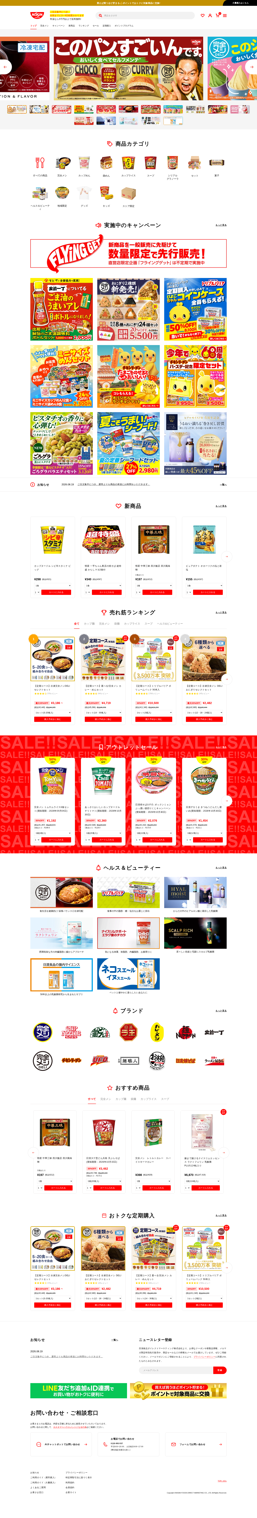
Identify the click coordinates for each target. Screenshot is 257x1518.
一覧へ (223, 484)
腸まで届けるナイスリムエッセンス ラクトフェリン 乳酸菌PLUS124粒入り (202, 1162)
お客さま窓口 (37, 1492)
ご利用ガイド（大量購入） (43, 1482)
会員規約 (70, 1487)
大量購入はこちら (240, 3)
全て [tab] (76, 623)
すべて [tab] (92, 1099)
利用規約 (70, 1482)
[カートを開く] (217, 15)
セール (96, 26)
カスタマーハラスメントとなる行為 (70, 1427)
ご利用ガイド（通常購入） (43, 1477)
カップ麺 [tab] (89, 623)
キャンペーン (58, 26)
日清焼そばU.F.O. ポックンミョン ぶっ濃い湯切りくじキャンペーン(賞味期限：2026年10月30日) (153, 808)
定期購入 (107, 26)
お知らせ (34, 1472)
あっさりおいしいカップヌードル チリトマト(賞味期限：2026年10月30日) (103, 811)
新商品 (72, 26)
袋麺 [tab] (117, 623)
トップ (33, 26)
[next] (226, 556)
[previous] (30, 556)
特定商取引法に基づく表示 (79, 1477)
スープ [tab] (149, 623)
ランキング (84, 26)
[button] (251, 66)
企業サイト (71, 1492)
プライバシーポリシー (205, 1357)
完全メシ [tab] (104, 623)
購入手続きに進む (52, 719)
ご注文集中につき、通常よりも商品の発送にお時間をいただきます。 (113, 484)
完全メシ (44, 26)
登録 (219, 1370)
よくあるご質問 (38, 1487)
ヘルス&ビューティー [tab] (170, 623)
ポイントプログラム (124, 26)
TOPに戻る (222, 1481)
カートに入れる (56, 592)
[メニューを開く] (225, 15)
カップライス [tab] (132, 623)
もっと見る (221, 225)
